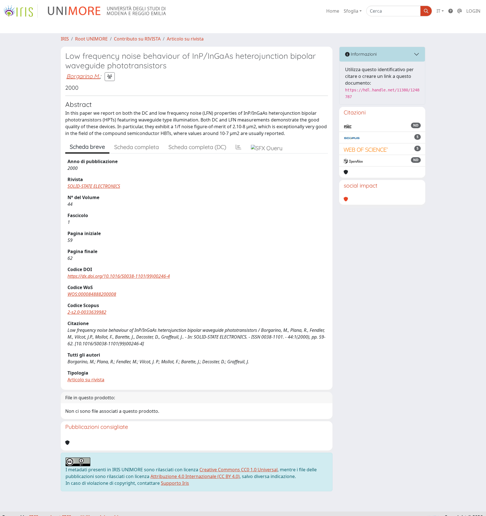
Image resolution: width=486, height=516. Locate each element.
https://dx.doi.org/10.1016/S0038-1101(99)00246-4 (119, 276)
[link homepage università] (107, 11)
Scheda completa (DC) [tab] (197, 146)
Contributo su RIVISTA (137, 39)
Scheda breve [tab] (87, 146)
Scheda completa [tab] (136, 146)
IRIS (65, 39)
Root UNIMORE (91, 39)
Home (332, 11)
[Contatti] (459, 11)
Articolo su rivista (185, 39)
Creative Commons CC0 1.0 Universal (238, 470)
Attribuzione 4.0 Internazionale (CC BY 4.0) (195, 476)
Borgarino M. (83, 76)
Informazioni (363, 54)
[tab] (238, 147)
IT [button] (438, 11)
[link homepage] (20, 11)
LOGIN (473, 11)
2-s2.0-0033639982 (87, 312)
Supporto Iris (175, 483)
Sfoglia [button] (351, 11)
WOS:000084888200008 (92, 294)
